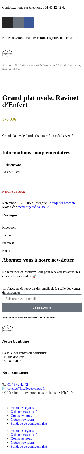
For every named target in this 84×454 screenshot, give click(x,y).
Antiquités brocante (42, 65)
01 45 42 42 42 (17, 384)
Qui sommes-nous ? (24, 412)
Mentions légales (22, 408)
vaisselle (43, 207)
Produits (20, 65)
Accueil (7, 65)
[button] (42, 225)
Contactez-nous (21, 415)
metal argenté (27, 207)
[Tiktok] (18, 22)
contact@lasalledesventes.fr (26, 388)
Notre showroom (22, 419)
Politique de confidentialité (29, 423)
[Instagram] (7, 22)
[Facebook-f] (29, 22)
